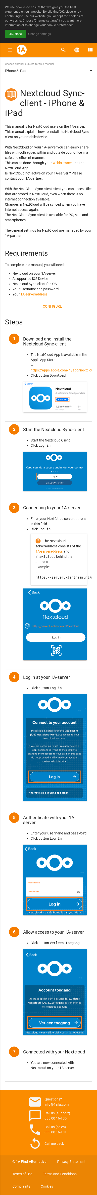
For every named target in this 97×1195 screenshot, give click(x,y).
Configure (52, 306)
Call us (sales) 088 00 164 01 (47, 1130)
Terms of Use (22, 1174)
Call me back (46, 1143)
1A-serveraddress (34, 294)
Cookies (47, 1186)
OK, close (15, 34)
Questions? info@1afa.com (48, 1102)
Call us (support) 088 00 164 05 (49, 1116)
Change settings (39, 34)
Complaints (21, 1186)
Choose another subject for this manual (29, 64)
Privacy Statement (71, 1162)
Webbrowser (62, 163)
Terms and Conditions (60, 1174)
